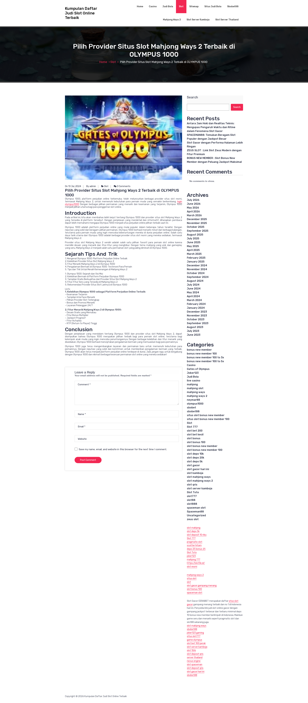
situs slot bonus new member (205, 415)
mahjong (192, 384)
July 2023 (193, 330)
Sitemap (194, 6)
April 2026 (193, 211)
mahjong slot (195, 388)
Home (140, 6)
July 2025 (193, 238)
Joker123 (193, 372)
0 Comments (123, 186)
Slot (181, 6)
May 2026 (193, 207)
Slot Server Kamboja (198, 19)
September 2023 (197, 323)
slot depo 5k (195, 461)
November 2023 (197, 315)
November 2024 (197, 269)
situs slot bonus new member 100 (208, 419)
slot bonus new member (202, 446)
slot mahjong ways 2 (200, 480)
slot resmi (192, 566)
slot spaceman (194, 664)
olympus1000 (195, 403)
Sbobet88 (233, 6)
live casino (193, 380)
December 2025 (197, 219)
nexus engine (194, 661)
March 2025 (194, 253)
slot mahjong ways (199, 476)
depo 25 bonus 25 (196, 549)
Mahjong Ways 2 (172, 19)
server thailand (194, 657)
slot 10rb (191, 650)
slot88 (191, 500)
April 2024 (193, 296)
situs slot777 (193, 636)
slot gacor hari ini (198, 469)
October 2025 (195, 226)
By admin (91, 186)
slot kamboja (195, 473)
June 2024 (194, 288)
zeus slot (193, 519)
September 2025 (197, 230)
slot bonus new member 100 (204, 449)
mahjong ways (196, 392)
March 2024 (194, 300)
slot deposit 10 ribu (196, 534)
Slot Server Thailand (227, 19)
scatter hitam (194, 545)
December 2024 (197, 265)
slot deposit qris (195, 654)
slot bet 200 (194, 430)
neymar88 (193, 399)
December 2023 (197, 311)
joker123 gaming (195, 632)
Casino (153, 6)
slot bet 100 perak (196, 643)
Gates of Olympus (198, 369)
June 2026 (194, 203)
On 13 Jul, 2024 (73, 186)
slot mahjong (193, 527)
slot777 (192, 496)
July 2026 (193, 199)
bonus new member (199, 349)
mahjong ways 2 (197, 395)
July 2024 (193, 284)
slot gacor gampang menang (202, 585)
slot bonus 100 (196, 442)
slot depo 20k (195, 457)
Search (192, 97)
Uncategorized (196, 515)
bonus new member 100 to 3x (205, 357)
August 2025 (195, 234)
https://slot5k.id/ (196, 563)
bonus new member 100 (202, 353)
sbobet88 (193, 411)
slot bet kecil (195, 434)
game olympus (194, 639)
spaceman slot (196, 507)
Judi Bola (168, 6)
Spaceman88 (195, 511)
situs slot (192, 578)
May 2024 (193, 292)
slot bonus (193, 438)
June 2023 (193, 334)
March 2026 (194, 215)
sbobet (191, 407)
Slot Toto (193, 492)
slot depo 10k (195, 453)
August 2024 (195, 280)
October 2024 (196, 273)
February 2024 (196, 304)
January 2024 (196, 307)
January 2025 (196, 261)
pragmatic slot (194, 542)
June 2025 (193, 242)
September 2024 (198, 277)
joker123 (191, 556)
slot (189, 582)
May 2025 (193, 246)
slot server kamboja (199, 488)
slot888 (192, 503)
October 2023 (195, 319)
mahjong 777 (193, 559)
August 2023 (195, 327)
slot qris (192, 484)
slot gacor (193, 465)
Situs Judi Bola (212, 6)
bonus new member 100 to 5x (205, 361)
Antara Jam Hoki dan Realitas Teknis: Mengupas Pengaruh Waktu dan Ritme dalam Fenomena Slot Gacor (211, 127)
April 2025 (193, 250)
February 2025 (196, 257)
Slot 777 (192, 426)
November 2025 (197, 223)
